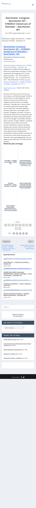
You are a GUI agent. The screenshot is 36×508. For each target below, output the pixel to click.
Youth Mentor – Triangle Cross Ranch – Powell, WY (17, 263)
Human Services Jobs (19, 33)
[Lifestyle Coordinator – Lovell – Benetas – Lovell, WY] (18, 280)
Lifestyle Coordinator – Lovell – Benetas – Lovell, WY (18, 284)
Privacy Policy (15, 377)
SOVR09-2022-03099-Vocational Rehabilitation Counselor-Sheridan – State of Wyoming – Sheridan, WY (18, 273)
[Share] (6, 225)
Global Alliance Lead (10, 339)
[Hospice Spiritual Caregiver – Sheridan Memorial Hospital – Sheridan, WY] (18, 290)
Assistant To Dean (9, 354)
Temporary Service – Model (12, 358)
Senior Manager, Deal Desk (12, 349)
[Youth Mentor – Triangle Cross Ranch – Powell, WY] (18, 259)
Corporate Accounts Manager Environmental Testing (17, 344)
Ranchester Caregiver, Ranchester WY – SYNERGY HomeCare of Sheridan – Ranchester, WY (17, 50)
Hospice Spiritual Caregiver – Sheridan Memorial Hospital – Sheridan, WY (16, 294)
